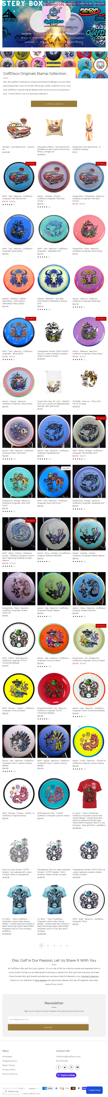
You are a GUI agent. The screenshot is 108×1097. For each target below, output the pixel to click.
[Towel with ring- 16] (53, 381)
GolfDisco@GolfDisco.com (68, 1056)
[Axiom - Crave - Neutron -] (89, 741)
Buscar (99, 3)
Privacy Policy (8, 1069)
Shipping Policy (9, 1061)
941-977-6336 (62, 1061)
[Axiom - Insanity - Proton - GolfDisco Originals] (53, 176)
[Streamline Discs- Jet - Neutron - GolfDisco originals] (53, 688)
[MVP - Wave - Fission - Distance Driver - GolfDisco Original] (18, 533)
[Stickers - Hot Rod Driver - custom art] (18, 127)
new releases (41, 980)
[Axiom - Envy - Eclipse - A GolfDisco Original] (53, 533)
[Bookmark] (89, 127)
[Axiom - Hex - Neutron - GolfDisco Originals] (18, 431)
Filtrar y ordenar (55, 104)
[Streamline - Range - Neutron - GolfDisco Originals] (18, 481)
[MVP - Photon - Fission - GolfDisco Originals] (18, 688)
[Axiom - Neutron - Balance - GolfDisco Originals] (89, 279)
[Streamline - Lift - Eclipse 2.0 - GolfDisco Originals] (89, 638)
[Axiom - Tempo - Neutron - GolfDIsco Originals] (18, 381)
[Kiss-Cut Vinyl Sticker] (18, 850)
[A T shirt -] (89, 793)
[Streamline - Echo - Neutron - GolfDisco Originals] (89, 229)
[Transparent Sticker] (53, 331)
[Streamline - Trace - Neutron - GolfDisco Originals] (18, 588)
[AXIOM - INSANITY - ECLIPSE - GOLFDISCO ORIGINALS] (53, 279)
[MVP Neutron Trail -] (53, 793)
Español (32, 1088)
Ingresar (71, 4)
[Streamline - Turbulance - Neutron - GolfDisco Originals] (89, 176)
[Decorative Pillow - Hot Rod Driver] (53, 127)
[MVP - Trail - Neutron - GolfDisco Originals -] (53, 229)
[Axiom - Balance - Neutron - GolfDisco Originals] (89, 331)
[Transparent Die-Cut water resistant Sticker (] (53, 850)
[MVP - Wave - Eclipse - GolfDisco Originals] (89, 431)
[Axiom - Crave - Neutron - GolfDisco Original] (89, 588)
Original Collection (90, 976)
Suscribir (48, 1027)
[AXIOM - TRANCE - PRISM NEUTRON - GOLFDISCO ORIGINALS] (18, 279)
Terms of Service (10, 1074)
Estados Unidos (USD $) (36, 4)
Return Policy (8, 1065)
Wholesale (7, 1056)
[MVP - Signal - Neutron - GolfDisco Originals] (53, 741)
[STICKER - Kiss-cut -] (89, 381)
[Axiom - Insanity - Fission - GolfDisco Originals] (89, 533)
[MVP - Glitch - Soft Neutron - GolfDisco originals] (18, 638)
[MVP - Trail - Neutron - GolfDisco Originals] (18, 176)
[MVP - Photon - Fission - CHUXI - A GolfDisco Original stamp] (18, 793)
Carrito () (85, 3)
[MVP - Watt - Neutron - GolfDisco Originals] (89, 899)
